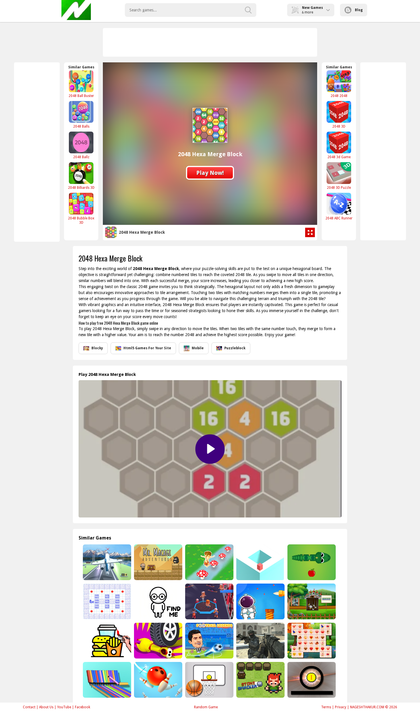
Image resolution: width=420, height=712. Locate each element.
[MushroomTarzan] (209, 562)
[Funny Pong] (311, 679)
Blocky (97, 348)
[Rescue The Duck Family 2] (311, 601)
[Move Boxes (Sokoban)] (106, 601)
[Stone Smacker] (260, 679)
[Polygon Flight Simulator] (106, 562)
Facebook (82, 707)
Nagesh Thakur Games (76, 10)
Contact (29, 707)
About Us (46, 707)
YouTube (64, 707)
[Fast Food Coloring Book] (106, 640)
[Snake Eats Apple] (311, 562)
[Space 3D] (260, 601)
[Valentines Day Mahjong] (311, 640)
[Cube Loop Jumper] (260, 562)
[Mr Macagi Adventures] (157, 562)
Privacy (340, 707)
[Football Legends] (209, 640)
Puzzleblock (234, 348)
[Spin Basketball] (209, 679)
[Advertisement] (210, 42)
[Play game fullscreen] (310, 232)
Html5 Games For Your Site (147, 348)
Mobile (198, 348)
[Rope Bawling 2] (157, 679)
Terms (326, 707)
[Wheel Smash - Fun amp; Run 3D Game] (157, 640)
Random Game (206, 707)
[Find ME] (157, 601)
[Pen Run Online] (106, 679)
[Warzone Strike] (260, 640)
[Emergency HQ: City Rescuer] (209, 601)
